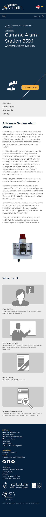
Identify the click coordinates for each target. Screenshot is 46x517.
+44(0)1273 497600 (9, 452)
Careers (5, 474)
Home (7, 25)
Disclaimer (6, 467)
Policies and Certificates (11, 478)
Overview (6, 103)
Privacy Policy (7, 472)
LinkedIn (13, 461)
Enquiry (5, 113)
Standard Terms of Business (12, 469)
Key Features (8, 107)
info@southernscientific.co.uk (13, 457)
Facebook (8, 461)
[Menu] (23, 16)
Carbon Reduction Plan (11, 476)
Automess (9, 27)
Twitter (4, 461)
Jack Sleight (35, 503)
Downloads (7, 110)
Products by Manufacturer (22, 25)
